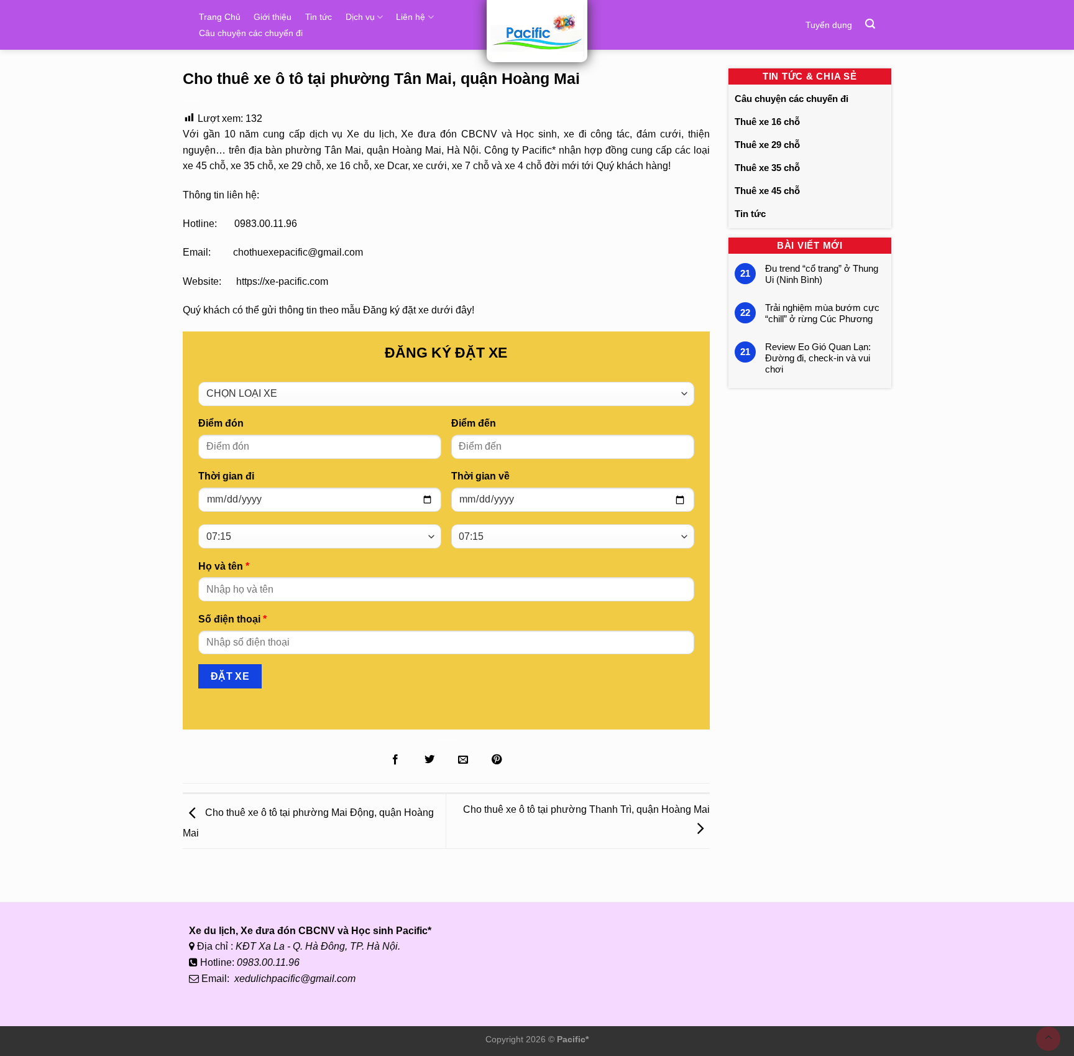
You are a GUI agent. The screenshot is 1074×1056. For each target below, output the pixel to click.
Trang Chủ (220, 17)
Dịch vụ (360, 17)
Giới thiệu (272, 17)
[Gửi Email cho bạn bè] (463, 760)
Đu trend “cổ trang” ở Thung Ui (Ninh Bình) (821, 274)
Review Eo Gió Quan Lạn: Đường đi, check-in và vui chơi (818, 357)
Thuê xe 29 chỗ (767, 144)
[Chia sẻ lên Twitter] (429, 760)
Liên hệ (410, 17)
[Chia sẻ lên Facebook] (395, 760)
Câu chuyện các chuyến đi (251, 33)
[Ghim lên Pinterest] (496, 760)
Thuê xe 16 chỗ (767, 121)
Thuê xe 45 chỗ (767, 190)
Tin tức (318, 17)
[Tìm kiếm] (870, 24)
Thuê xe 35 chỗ (767, 167)
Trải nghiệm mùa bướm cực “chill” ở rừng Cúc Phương (822, 313)
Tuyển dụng (829, 25)
